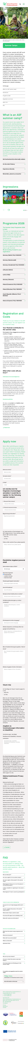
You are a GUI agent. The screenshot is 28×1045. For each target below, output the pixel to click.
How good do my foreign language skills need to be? (13, 905)
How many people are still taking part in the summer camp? (12, 964)
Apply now (5, 102)
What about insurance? (8, 935)
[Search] (20, 4)
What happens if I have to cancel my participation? (13, 891)
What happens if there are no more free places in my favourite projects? (13, 884)
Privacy (4, 1005)
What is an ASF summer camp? (9, 89)
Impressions (5, 92)
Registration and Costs (8, 99)
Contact (4, 1007)
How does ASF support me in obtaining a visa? (13, 915)
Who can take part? (7, 874)
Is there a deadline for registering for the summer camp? (13, 888)
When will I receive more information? (11, 918)
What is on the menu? (7, 940)
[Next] (8, 209)
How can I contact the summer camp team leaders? (12, 960)
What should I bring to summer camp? (11, 912)
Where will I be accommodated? (10, 938)
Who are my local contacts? (9, 956)
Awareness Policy (6, 943)
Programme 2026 (6, 95)
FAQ (4, 105)
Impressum (5, 1006)
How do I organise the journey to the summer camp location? (12, 909)
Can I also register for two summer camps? (12, 877)
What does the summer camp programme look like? (13, 932)
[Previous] (4, 209)
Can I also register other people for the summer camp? (13, 881)
